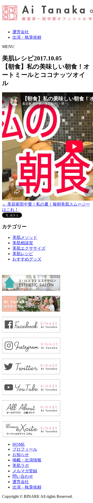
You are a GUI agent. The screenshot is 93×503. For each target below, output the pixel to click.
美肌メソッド (24, 237)
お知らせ (20, 454)
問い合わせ (22, 476)
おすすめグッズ (26, 259)
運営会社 (20, 32)
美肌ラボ (20, 465)
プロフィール (24, 449)
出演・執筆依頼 (26, 37)
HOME (18, 444)
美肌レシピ (22, 253)
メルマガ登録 (24, 471)
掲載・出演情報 (26, 460)
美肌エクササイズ (28, 248)
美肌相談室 (22, 243)
